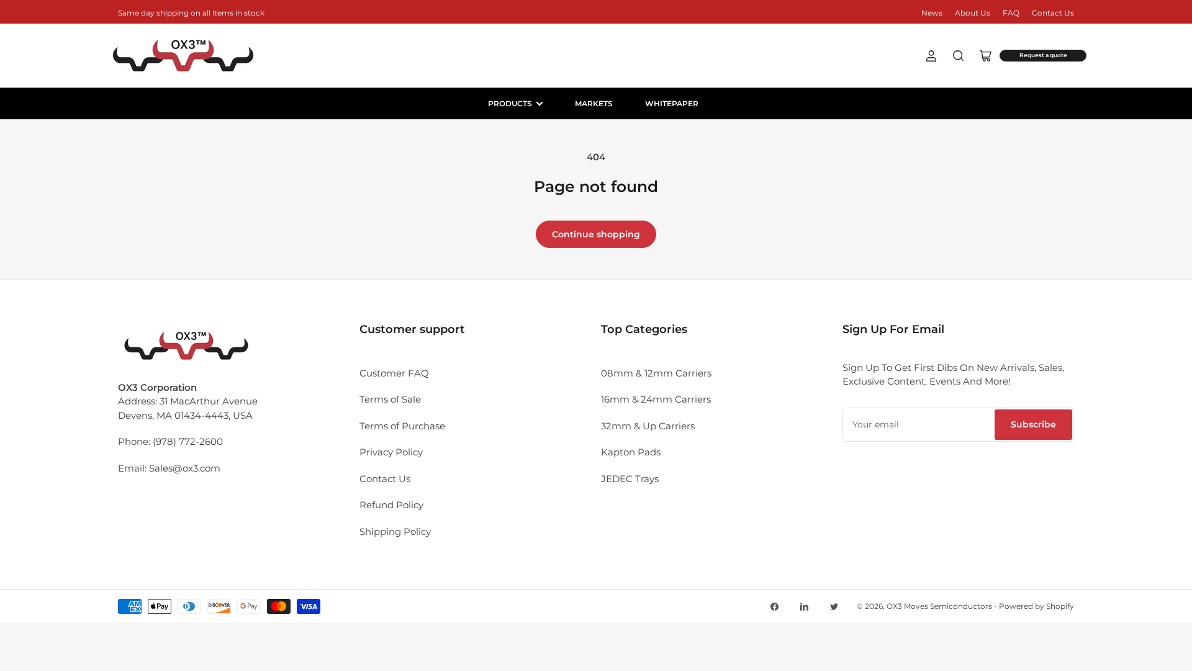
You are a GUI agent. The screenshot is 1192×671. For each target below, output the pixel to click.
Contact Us (1053, 12)
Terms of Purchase (402, 426)
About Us (972, 12)
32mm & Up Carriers (648, 426)
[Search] (958, 56)
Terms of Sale (390, 399)
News (931, 12)
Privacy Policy (391, 452)
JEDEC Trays (630, 479)
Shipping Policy (395, 531)
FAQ (1011, 12)
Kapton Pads (631, 452)
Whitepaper (671, 103)
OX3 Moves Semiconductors (939, 606)
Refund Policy (391, 505)
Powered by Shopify (1036, 606)
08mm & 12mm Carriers (656, 373)
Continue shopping (596, 234)
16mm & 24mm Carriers (656, 399)
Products (510, 103)
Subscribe (1033, 424)
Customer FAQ (394, 373)
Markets (594, 103)
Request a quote (1043, 55)
